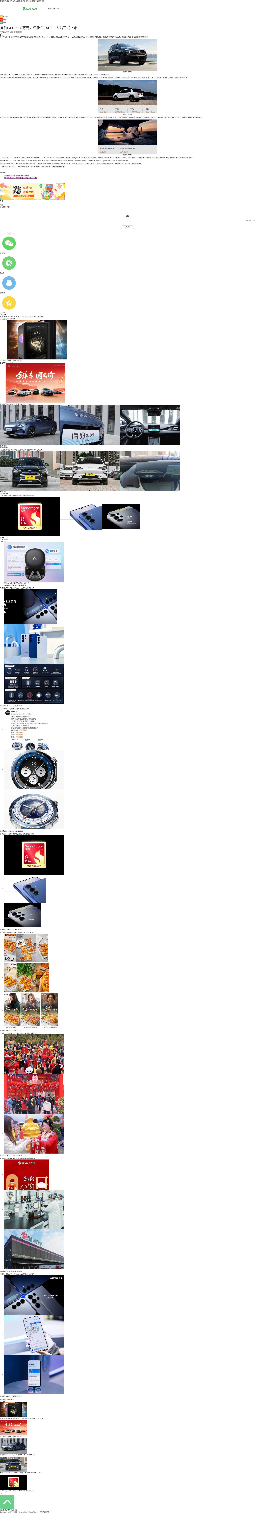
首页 (1, 1)
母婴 (23, 1)
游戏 (14, 1)
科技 (42, 1)
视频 (27, 1)
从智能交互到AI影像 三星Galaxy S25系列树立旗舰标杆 (17, 1274)
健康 (33, 1)
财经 (30, 1)
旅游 (17, 1)
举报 (1, 205)
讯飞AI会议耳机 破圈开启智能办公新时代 (16, 583)
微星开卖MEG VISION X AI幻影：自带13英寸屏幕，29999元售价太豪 (21, 317)
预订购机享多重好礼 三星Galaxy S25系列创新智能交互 (17, 588)
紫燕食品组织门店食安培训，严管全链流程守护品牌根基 (17, 1158)
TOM (5, 585)
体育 (11, 1)
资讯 (4, 1)
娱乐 (7, 1)
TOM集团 (3, 1510)
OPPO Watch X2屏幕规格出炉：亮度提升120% (14, 709)
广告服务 (9, 1510)
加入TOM (15, 1510)
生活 (20, 1)
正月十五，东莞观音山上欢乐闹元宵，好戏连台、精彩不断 (18, 1033)
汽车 (39, 1)
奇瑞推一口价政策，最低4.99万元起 (11, 360)
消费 (36, 1)
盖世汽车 (6, 32)
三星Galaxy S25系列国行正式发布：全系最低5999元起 (17, 834)
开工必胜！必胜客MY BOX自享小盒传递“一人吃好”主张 (17, 932)
